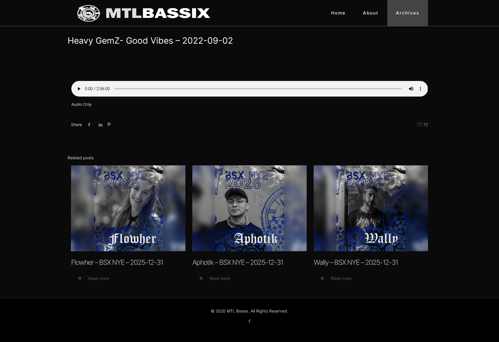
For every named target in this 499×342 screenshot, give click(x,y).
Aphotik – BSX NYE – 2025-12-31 (237, 262)
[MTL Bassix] (143, 13)
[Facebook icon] (250, 321)
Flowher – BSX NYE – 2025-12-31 (117, 262)
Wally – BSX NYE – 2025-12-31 (356, 262)
